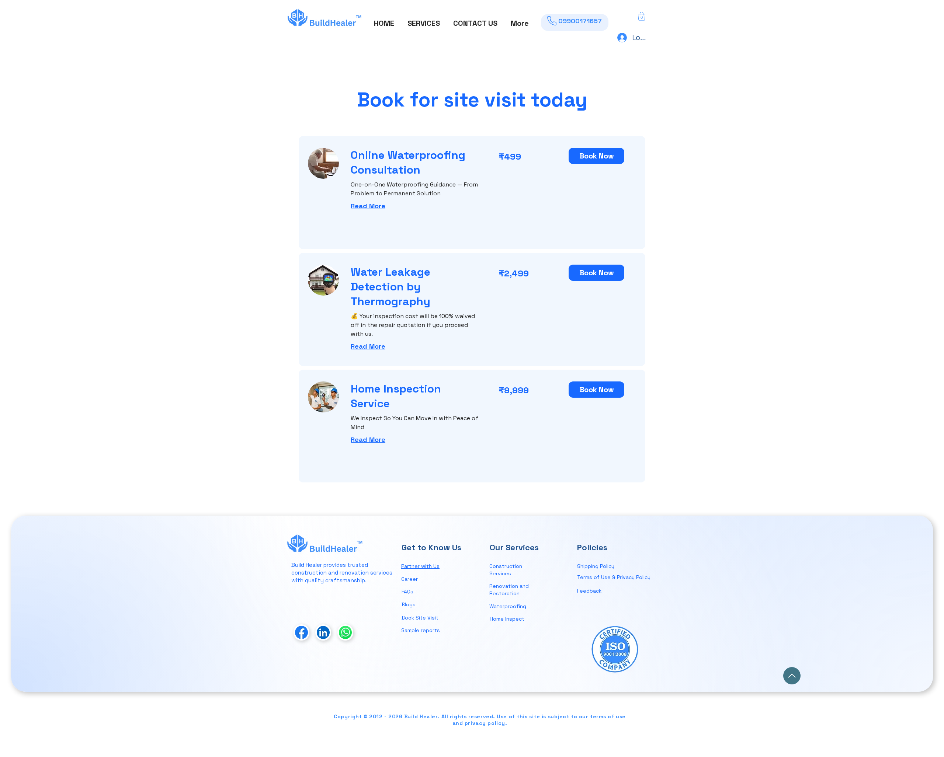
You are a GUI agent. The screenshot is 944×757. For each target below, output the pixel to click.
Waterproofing (508, 606)
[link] (416, 162)
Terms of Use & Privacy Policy (613, 577)
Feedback (589, 590)
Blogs (409, 604)
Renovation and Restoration (509, 590)
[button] (424, 20)
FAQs (407, 591)
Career (409, 579)
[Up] (792, 675)
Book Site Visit (420, 617)
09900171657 (580, 21)
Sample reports (420, 630)
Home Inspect (507, 618)
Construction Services (505, 570)
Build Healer (306, 564)
